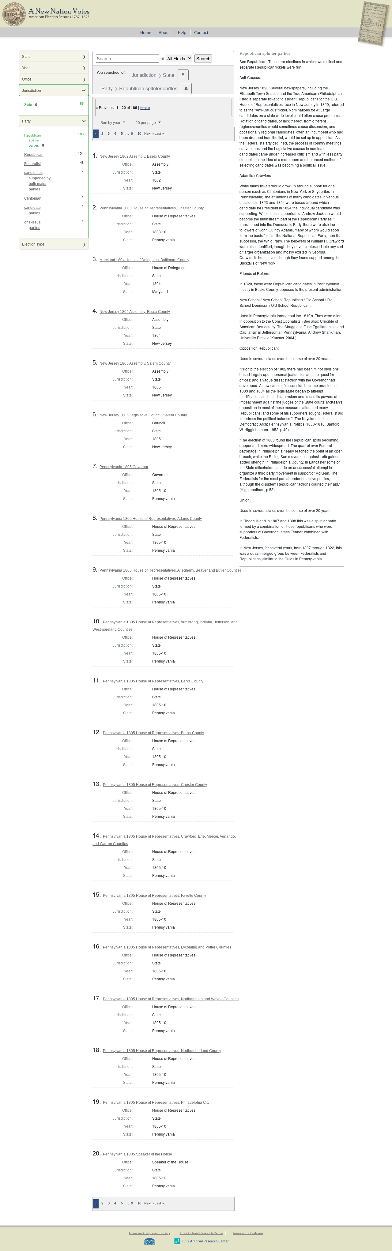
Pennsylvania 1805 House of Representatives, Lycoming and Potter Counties (167, 947)
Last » (159, 133)
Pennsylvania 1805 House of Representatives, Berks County (153, 681)
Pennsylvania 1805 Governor (124, 467)
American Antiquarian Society (149, 1233)
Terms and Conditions (248, 1233)
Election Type (33, 243)
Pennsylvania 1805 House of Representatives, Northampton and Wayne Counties (171, 999)
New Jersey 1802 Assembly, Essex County (135, 156)
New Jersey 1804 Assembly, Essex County (135, 312)
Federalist (32, 164)
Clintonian (32, 198)
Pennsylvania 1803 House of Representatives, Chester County (152, 208)
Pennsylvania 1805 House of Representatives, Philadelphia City (156, 1102)
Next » (145, 108)
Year (26, 67)
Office (27, 78)
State (26, 56)
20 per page (146, 123)
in (162, 58)
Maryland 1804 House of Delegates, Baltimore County (144, 260)
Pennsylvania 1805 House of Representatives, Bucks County (153, 733)
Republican (33, 154)
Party (26, 120)
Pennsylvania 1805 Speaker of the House (137, 1154)
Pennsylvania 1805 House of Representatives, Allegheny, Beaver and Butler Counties (171, 570)
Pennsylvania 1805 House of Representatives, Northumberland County (162, 1051)
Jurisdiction (31, 90)
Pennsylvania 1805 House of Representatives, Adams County (151, 519)
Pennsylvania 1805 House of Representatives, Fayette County (154, 895)
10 (139, 133)
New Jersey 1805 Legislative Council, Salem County (143, 415)
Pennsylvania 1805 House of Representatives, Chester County (155, 785)
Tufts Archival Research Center (201, 1233)
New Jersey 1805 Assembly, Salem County (135, 363)
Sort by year (110, 123)
